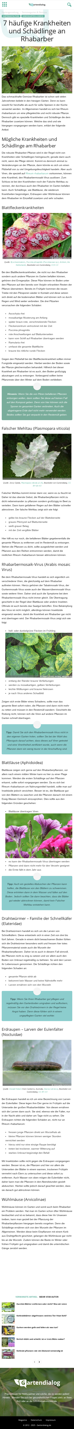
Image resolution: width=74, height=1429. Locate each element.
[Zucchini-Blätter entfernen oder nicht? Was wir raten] (8, 1307)
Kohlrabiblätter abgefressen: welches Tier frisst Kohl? (42, 1315)
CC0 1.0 (54, 265)
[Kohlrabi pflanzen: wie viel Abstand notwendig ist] (8, 1354)
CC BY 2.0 (43, 1092)
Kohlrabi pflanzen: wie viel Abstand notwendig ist (40, 1350)
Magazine (22, 1420)
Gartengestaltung (10, 12)
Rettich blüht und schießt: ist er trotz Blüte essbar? (41, 1339)
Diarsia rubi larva (51, 1089)
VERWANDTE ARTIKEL (26, 1296)
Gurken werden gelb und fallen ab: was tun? (37, 1327)
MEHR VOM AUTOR (49, 1296)
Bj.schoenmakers (18, 262)
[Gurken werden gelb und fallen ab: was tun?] (8, 1330)
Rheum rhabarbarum (37, 173)
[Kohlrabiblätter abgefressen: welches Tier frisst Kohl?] (8, 1319)
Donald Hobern (15, 1089)
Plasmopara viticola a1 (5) (32, 483)
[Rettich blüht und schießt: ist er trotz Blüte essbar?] (8, 1342)
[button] (68, 5)
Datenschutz (36, 1420)
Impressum (51, 1420)
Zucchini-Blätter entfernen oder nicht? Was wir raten (42, 1304)
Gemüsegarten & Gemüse (33, 16)
